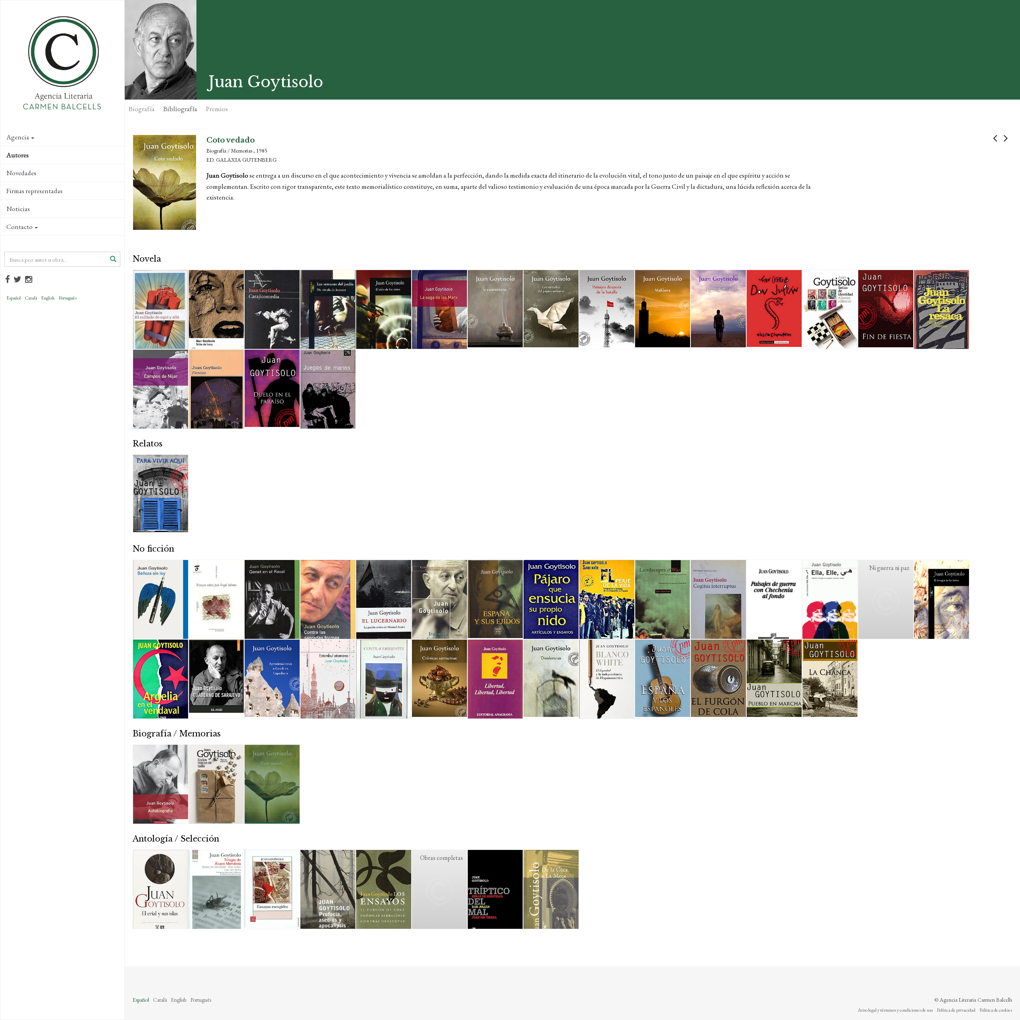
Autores (17, 155)
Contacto (19, 226)
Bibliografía (180, 108)
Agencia (17, 137)
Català (31, 298)
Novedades (21, 172)
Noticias (18, 208)
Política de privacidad (956, 1010)
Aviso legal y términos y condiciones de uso (895, 1010)
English (48, 298)
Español (13, 298)
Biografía (142, 108)
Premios (217, 108)
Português (67, 298)
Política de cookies (995, 1010)
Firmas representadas (34, 190)
